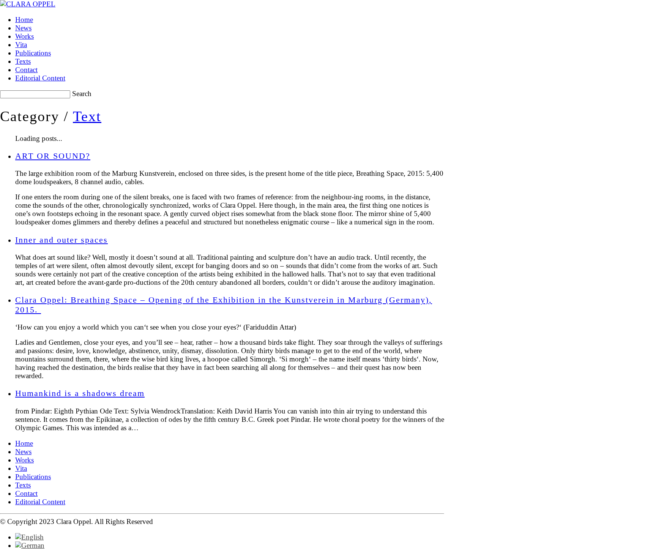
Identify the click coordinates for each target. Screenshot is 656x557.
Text (87, 116)
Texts (23, 485)
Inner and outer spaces (61, 240)
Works (24, 460)
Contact (26, 493)
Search (81, 94)
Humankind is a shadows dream (80, 393)
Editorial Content (40, 502)
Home (24, 443)
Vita (21, 468)
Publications (33, 477)
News (23, 452)
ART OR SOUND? (52, 156)
